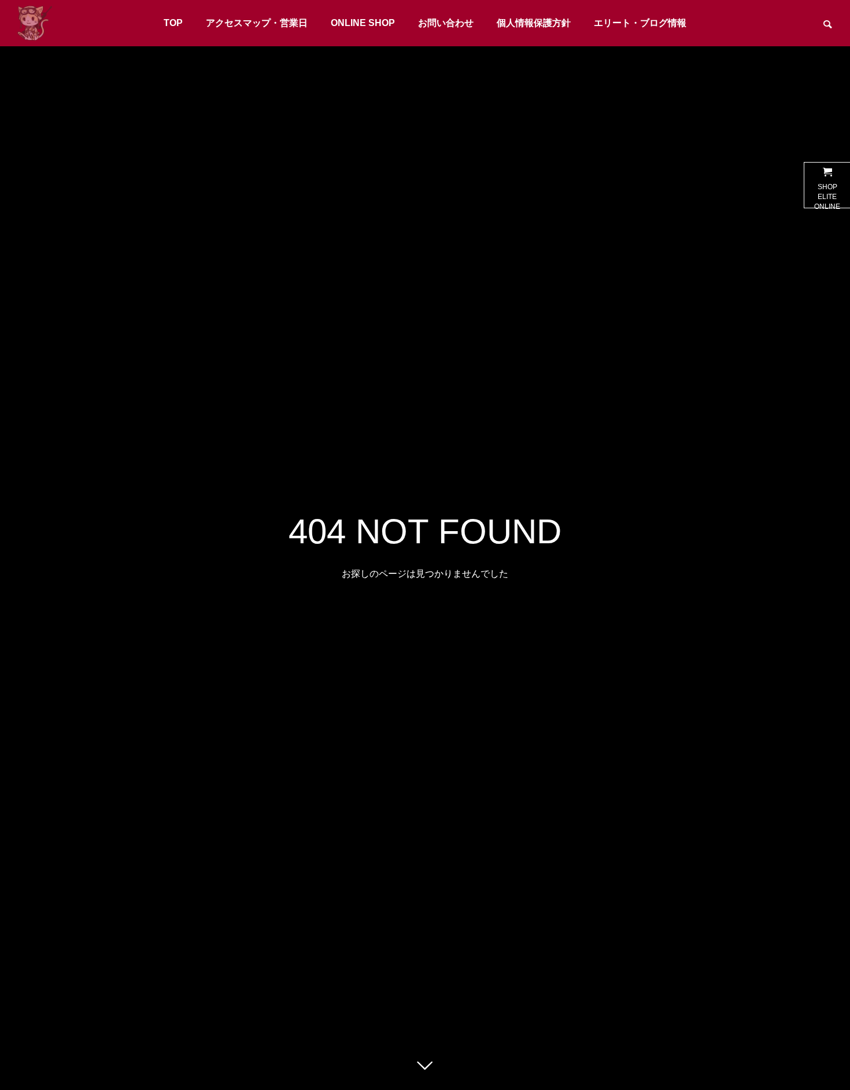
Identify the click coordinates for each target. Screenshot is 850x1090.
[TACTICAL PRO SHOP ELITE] (34, 23)
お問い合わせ (446, 23)
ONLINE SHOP (363, 23)
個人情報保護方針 (534, 23)
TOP (173, 23)
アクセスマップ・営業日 (257, 23)
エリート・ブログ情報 (640, 23)
